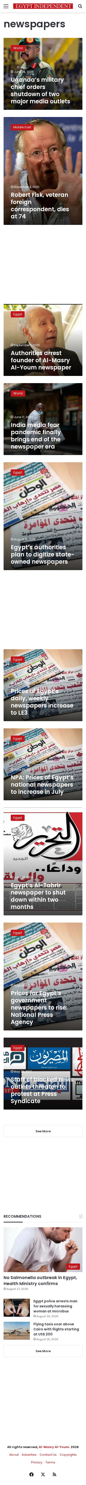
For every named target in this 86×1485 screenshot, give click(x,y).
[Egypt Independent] (43, 6)
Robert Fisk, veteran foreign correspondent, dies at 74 (40, 205)
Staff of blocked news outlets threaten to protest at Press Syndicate (42, 1090)
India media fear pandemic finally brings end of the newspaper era (36, 435)
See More (43, 1351)
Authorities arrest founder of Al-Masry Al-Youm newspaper (41, 360)
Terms (50, 1462)
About (14, 1454)
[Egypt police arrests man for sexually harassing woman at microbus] (17, 1308)
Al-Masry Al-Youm (54, 1447)
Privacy (36, 1462)
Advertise (29, 1454)
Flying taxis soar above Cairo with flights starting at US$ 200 (56, 1329)
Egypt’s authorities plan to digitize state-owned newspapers (42, 554)
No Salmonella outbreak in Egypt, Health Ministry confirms (40, 1280)
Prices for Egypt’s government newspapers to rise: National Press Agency (39, 1007)
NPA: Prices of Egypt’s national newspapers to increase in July (42, 784)
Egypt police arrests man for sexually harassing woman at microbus (55, 1306)
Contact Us (48, 1454)
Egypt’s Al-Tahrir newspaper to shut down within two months (38, 896)
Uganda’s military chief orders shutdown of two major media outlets (40, 90)
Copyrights (68, 1454)
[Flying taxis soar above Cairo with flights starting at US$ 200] (17, 1331)
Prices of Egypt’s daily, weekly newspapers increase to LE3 (42, 702)
